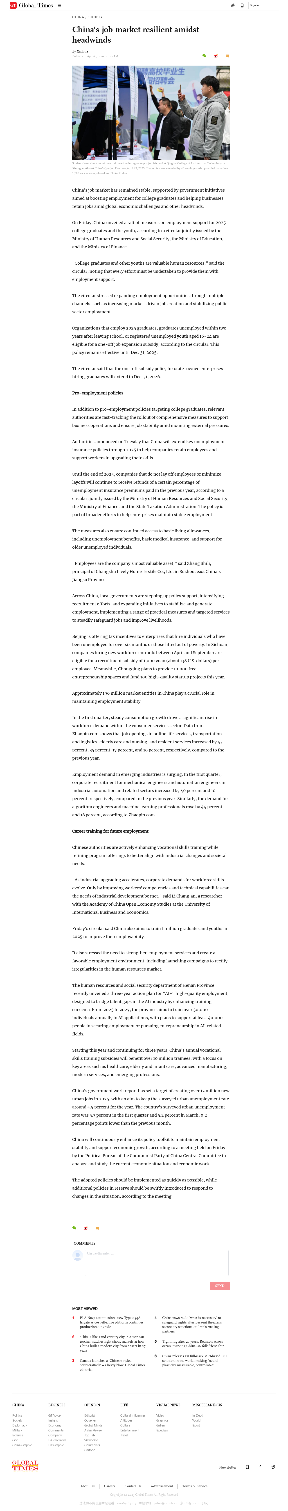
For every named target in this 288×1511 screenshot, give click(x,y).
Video (160, 1415)
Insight (53, 1420)
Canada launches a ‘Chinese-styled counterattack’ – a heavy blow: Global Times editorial (112, 1365)
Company (55, 1435)
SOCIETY (95, 17)
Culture (125, 1425)
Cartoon (89, 1450)
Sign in (254, 5)
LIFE (124, 1405)
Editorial (89, 1415)
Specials (162, 1430)
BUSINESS (56, 1405)
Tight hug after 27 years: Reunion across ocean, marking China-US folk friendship (193, 1343)
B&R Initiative (57, 1440)
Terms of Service (194, 1486)
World (196, 1420)
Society (17, 1420)
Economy (54, 1425)
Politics (17, 1415)
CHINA (78, 17)
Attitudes (126, 1420)
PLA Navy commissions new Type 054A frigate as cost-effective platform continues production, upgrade (112, 1322)
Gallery (160, 1425)
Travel (124, 1435)
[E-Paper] (232, 6)
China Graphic (22, 1445)
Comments (56, 1430)
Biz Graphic (56, 1445)
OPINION (92, 1405)
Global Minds (93, 1425)
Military (17, 1430)
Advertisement (162, 1486)
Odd (15, 1440)
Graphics (162, 1420)
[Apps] (240, 6)
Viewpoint (91, 1440)
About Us (88, 1486)
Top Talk (89, 1435)
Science (17, 1435)
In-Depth (198, 1415)
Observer (90, 1420)
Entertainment (129, 1430)
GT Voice (54, 1415)
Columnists (92, 1445)
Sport (196, 1425)
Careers (109, 1486)
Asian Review (93, 1430)
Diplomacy (19, 1425)
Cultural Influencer (132, 1415)
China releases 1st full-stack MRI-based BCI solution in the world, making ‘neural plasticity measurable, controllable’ (194, 1360)
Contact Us (133, 1486)
